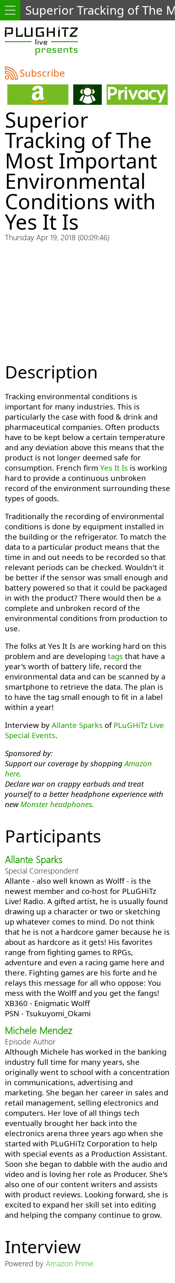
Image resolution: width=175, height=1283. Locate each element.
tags (115, 656)
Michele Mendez (38, 1029)
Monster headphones (56, 804)
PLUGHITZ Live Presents (41, 40)
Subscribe (42, 73)
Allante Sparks (77, 725)
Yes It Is (114, 467)
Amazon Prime (70, 1263)
